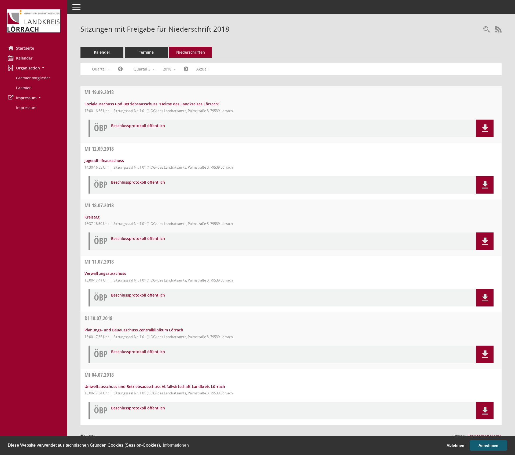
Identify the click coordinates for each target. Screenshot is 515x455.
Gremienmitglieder (33, 77)
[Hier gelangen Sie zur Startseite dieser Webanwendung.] (33, 20)
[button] (33, 68)
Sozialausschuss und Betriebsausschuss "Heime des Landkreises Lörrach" (151, 103)
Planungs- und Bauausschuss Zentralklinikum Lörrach (133, 329)
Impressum (26, 107)
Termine (146, 52)
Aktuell (202, 69)
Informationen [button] (176, 445)
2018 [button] (167, 69)
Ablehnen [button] (455, 445)
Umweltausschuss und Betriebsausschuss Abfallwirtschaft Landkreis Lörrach (154, 386)
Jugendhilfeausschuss (104, 160)
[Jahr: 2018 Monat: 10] (186, 69)
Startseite (25, 48)
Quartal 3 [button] (143, 69)
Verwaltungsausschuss (105, 273)
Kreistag (92, 217)
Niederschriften (190, 52)
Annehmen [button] (488, 445)
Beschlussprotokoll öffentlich (138, 126)
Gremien (24, 87)
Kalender (24, 58)
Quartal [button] (99, 69)
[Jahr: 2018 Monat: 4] (120, 69)
